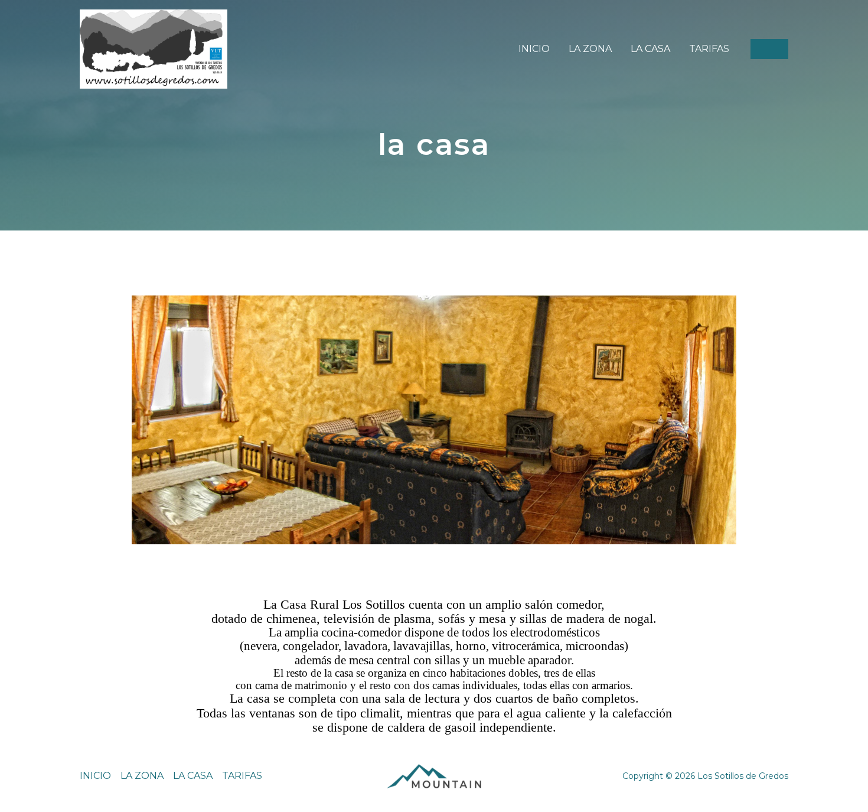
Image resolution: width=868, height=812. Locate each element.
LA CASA (650, 48)
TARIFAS (709, 48)
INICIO (534, 48)
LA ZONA (590, 48)
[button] (769, 49)
